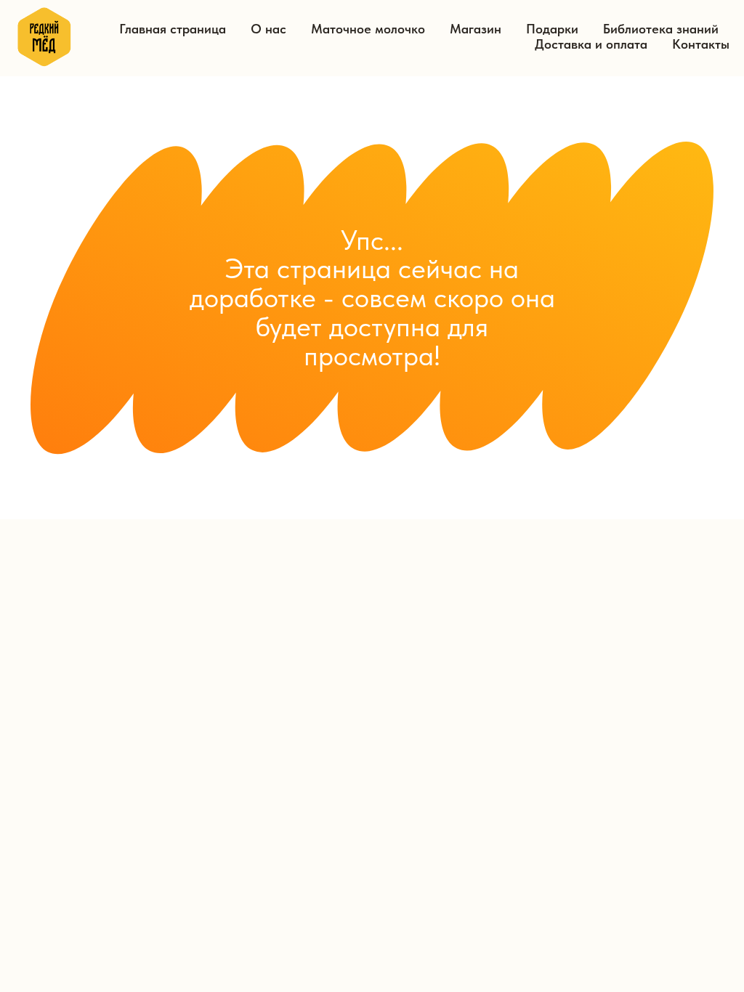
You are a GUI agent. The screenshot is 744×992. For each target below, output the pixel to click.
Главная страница (172, 28)
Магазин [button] (475, 28)
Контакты (700, 44)
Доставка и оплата (591, 44)
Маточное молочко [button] (368, 28)
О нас (268, 28)
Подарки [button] (552, 28)
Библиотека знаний (661, 28)
